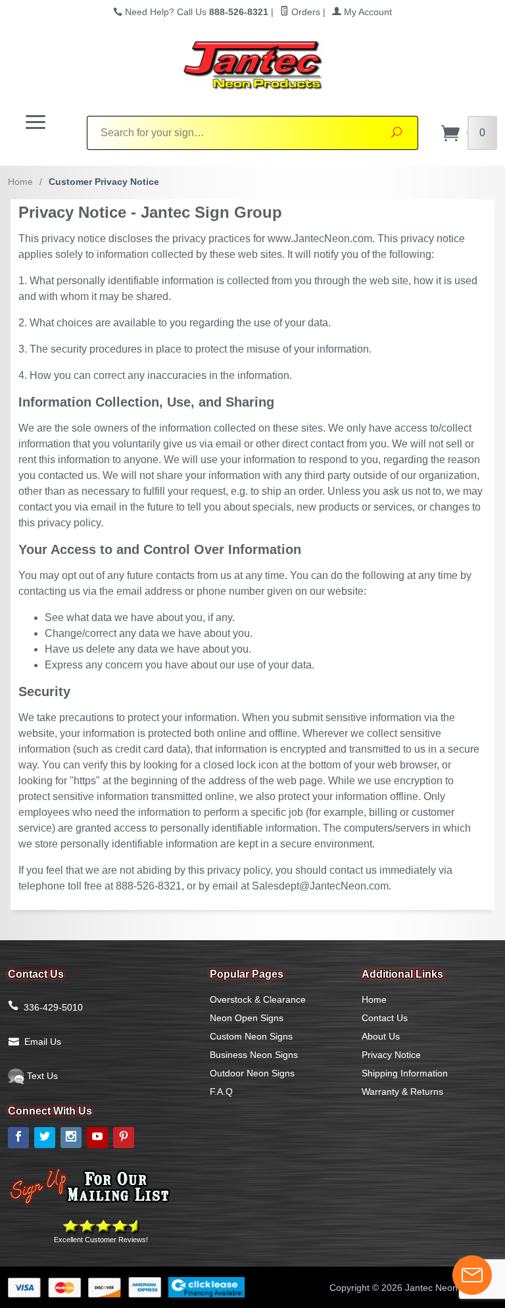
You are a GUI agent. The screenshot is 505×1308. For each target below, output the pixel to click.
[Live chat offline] (472, 1275)
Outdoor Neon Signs (252, 1073)
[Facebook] (18, 1137)
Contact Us (385, 1018)
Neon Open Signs (246, 1018)
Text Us (41, 1075)
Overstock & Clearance (258, 999)
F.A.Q (221, 1091)
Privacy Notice (391, 1054)
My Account (366, 12)
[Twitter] (44, 1137)
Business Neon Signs (254, 1054)
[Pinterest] (123, 1137)
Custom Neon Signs (251, 1036)
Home (20, 181)
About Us (381, 1036)
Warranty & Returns (402, 1091)
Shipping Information (405, 1073)
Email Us (42, 1041)
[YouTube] (97, 1137)
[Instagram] (71, 1137)
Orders (304, 12)
